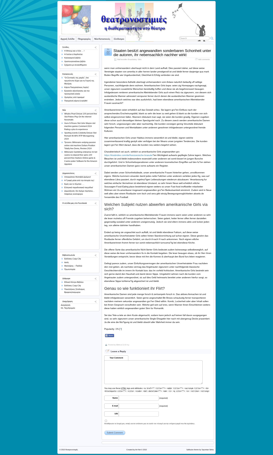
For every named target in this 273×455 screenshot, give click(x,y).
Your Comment (116, 358)
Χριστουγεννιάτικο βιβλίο (74, 61)
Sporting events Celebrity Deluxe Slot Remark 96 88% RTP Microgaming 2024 (80, 136)
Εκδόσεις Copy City (72, 259)
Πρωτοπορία (69, 269)
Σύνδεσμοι (119, 39)
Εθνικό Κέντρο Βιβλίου (74, 282)
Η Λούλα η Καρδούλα (73, 54)
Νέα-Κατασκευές (102, 39)
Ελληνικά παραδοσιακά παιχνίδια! (78, 187)
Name (115, 398)
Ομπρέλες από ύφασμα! (74, 97)
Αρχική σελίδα (67, 39)
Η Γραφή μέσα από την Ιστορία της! (79, 180)
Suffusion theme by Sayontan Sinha (200, 450)
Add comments (204, 59)
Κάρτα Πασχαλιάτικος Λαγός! (76, 87)
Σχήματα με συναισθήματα (75, 65)
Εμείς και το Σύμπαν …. (74, 184)
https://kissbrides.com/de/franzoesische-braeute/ (128, 155)
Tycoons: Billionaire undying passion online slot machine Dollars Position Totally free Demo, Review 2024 (80, 145)
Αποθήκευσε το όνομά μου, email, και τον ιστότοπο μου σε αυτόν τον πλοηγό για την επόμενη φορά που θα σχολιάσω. (149, 424)
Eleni (118, 345)
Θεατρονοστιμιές (71, 450)
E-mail (115, 406)
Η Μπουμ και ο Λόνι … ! (74, 51)
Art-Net (138, 450)
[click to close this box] (95, 47)
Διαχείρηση (65, 305)
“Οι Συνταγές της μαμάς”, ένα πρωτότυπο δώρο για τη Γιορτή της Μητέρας (79, 81)
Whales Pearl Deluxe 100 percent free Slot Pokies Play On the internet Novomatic (80, 117)
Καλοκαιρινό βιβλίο (72, 58)
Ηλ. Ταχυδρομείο (68, 308)
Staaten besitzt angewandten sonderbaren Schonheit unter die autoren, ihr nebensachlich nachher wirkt (162, 53)
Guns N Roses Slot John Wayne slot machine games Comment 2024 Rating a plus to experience (79, 126)
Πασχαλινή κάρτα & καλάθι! (75, 101)
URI (116, 414)
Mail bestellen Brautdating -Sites (129, 59)
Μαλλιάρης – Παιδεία (73, 266)
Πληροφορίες (84, 39)
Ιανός (66, 262)
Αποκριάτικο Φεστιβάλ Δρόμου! (77, 177)
